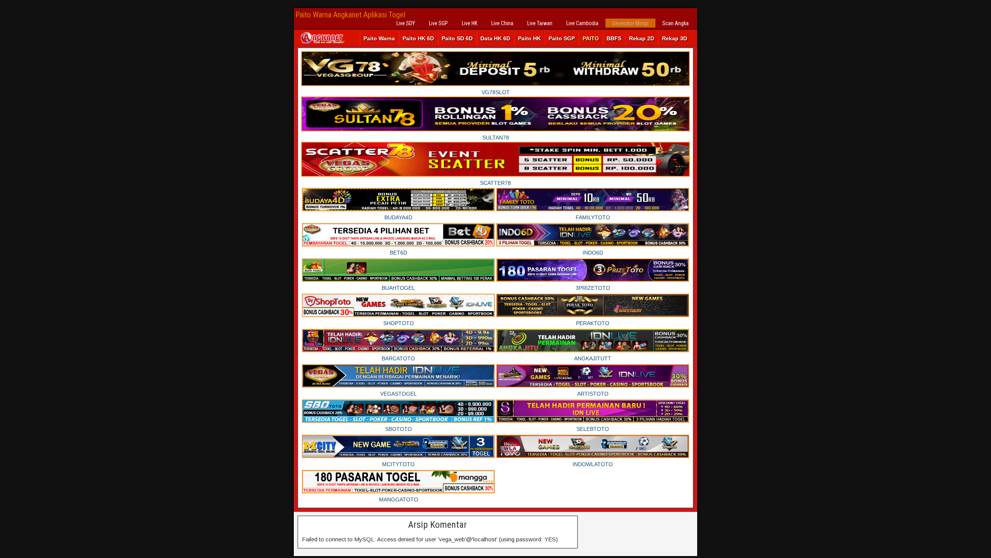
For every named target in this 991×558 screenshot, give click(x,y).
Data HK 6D (495, 38)
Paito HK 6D (418, 38)
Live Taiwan (539, 23)
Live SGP (438, 23)
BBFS (614, 38)
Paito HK (529, 38)
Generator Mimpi (630, 23)
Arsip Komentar (437, 524)
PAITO (591, 38)
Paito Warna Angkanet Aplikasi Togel (350, 14)
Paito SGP (562, 38)
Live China (502, 23)
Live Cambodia (582, 23)
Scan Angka (675, 23)
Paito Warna (379, 38)
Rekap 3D (674, 38)
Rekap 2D (641, 38)
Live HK (469, 23)
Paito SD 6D (457, 38)
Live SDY (405, 23)
